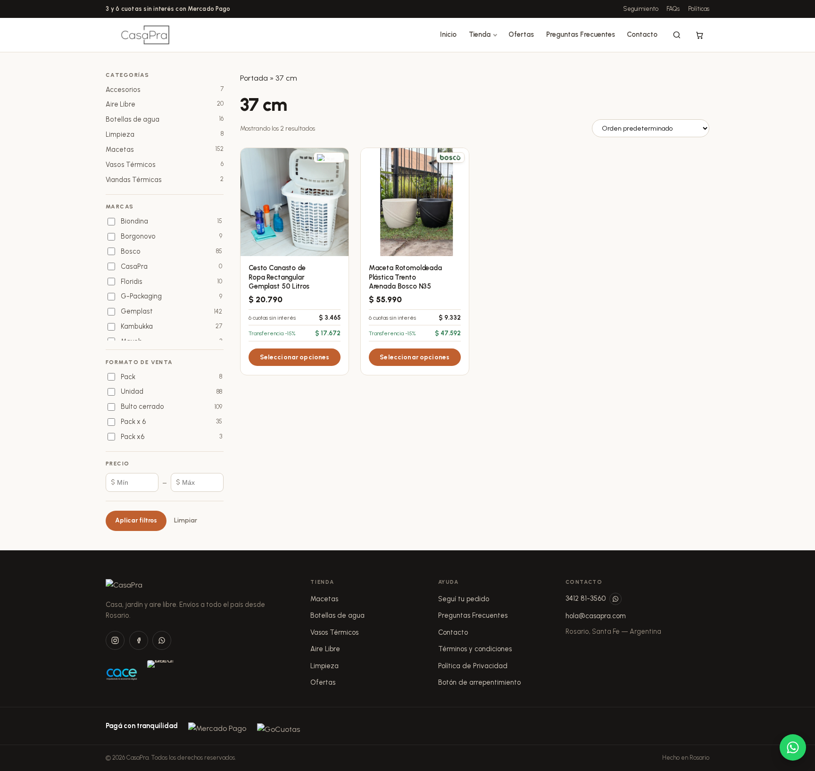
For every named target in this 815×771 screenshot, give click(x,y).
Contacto (642, 34)
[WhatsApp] (161, 640)
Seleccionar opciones (295, 357)
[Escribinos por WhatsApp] (615, 599)
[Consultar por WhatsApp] (793, 747)
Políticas (698, 8)
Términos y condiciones (475, 649)
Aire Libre (325, 649)
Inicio (448, 34)
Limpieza (324, 666)
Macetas (324, 599)
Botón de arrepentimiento (479, 682)
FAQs (673, 8)
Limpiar (185, 520)
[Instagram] (115, 640)
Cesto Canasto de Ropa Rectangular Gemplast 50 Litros (279, 277)
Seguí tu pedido (463, 599)
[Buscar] (677, 35)
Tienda (480, 34)
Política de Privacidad (472, 666)
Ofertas (521, 34)
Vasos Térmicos (334, 632)
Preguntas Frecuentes (580, 34)
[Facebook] (138, 640)
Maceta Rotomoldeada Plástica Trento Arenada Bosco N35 (405, 277)
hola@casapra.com (596, 616)
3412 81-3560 (586, 598)
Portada (254, 78)
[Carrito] (699, 35)
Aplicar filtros (136, 520)
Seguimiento (640, 8)
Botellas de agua (337, 615)
